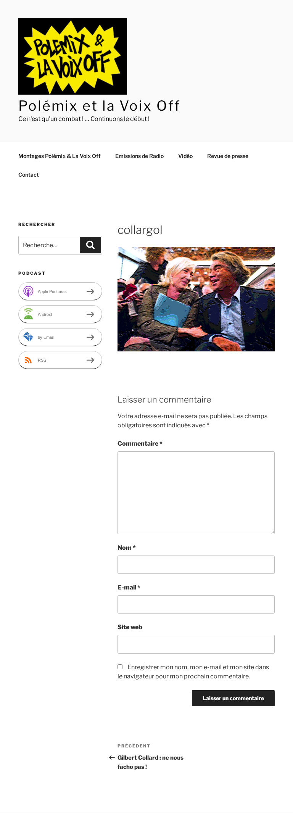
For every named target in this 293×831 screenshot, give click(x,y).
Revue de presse (227, 156)
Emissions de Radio (139, 156)
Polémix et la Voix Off (99, 105)
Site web (130, 627)
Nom (127, 547)
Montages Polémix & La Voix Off (59, 156)
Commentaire (140, 443)
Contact (28, 174)
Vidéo (185, 156)
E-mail (129, 587)
